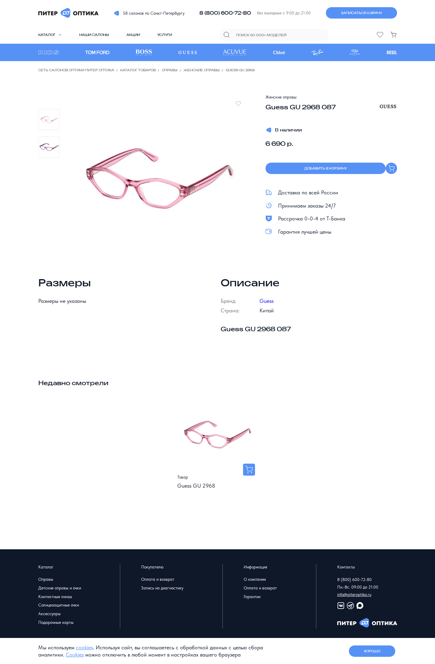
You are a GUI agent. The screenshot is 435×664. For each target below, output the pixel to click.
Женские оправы (202, 70)
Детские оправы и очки (59, 588)
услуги (164, 35)
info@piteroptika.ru (354, 594)
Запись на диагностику (162, 588)
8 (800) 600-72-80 (225, 13)
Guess (267, 301)
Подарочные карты (56, 622)
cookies (84, 647)
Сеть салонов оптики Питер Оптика (76, 70)
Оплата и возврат (157, 579)
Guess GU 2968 (196, 486)
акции (133, 35)
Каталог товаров (138, 70)
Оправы (170, 70)
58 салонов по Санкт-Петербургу (153, 13)
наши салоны (94, 35)
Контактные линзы (55, 596)
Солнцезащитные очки (58, 605)
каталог (46, 35)
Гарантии (252, 596)
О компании (255, 579)
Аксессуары (49, 613)
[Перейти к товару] (249, 470)
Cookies (75, 654)
